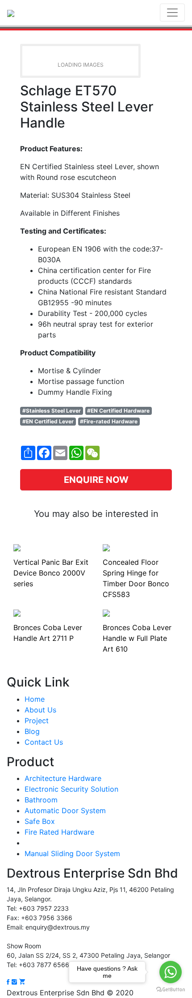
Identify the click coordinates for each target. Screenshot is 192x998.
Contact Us (44, 742)
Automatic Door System (65, 810)
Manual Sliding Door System (72, 853)
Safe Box (40, 821)
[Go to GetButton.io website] (170, 989)
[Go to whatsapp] (170, 972)
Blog (32, 731)
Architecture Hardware (63, 778)
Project (37, 720)
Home (35, 699)
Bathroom (41, 799)
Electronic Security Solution (71, 789)
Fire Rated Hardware (59, 831)
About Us (40, 709)
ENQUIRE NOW (96, 479)
